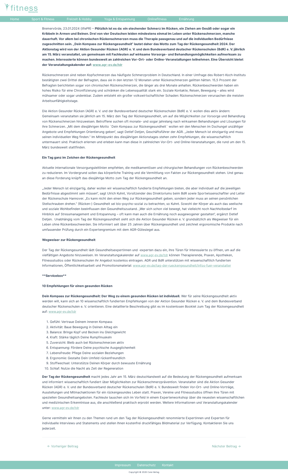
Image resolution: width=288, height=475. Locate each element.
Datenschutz (146, 465)
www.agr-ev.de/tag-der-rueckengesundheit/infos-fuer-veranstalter (182, 265)
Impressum (123, 465)
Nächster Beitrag (226, 446)
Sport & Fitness (43, 19)
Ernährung (186, 19)
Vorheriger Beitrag (62, 446)
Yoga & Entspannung (119, 19)
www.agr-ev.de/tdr (107, 65)
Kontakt (167, 465)
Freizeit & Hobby (79, 19)
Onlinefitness (157, 19)
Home (14, 19)
